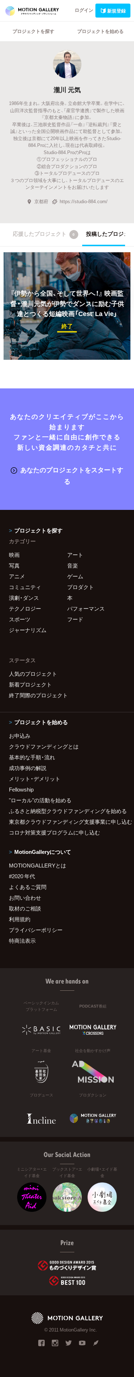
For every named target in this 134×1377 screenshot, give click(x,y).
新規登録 (116, 10)
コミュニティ (25, 587)
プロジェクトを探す (33, 31)
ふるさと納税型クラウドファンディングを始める (67, 811)
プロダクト (80, 587)
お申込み (19, 736)
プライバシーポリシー (36, 930)
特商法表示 (22, 941)
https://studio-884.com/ (84, 201)
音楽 (72, 565)
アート (75, 555)
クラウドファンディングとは (44, 746)
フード (75, 619)
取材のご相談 (25, 908)
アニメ (17, 576)
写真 (14, 565)
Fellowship (21, 789)
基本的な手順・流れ (32, 757)
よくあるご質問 (27, 887)
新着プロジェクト (30, 684)
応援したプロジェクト (44, 234)
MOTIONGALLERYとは (37, 865)
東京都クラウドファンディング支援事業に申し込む (67, 822)
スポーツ (19, 619)
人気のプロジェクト (33, 674)
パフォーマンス (86, 608)
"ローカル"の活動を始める (40, 800)
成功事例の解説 (27, 768)
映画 (14, 555)
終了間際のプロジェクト (38, 695)
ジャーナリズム (27, 630)
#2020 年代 (22, 876)
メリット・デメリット (34, 779)
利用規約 (19, 919)
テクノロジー (25, 608)
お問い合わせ (25, 898)
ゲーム (75, 576)
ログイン (84, 9)
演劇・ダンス (24, 598)
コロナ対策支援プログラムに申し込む (54, 832)
